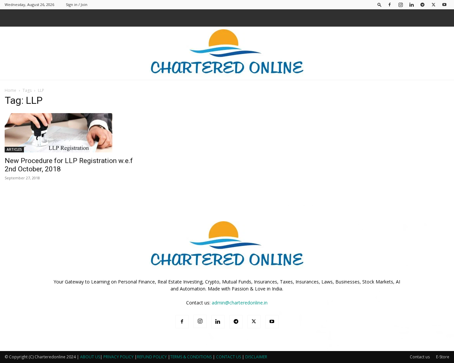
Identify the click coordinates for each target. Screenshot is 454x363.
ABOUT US (90, 357)
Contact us (420, 357)
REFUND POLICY (152, 357)
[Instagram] (400, 4)
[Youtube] (444, 4)
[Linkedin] (411, 4)
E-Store (442, 357)
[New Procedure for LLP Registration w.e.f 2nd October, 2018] (73, 132)
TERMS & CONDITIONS (191, 357)
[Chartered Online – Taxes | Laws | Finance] (227, 53)
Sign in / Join (76, 4)
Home (10, 90)
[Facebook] (390, 4)
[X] (433, 4)
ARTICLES (14, 149)
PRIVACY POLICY (118, 357)
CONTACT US (228, 357)
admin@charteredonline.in (240, 302)
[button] (380, 4)
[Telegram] (422, 4)
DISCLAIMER (256, 357)
